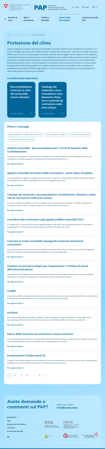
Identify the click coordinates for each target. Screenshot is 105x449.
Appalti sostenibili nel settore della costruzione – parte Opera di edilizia (49, 173)
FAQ (9, 421)
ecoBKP (11, 290)
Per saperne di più (14, 164)
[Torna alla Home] (16, 7)
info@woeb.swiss (67, 407)
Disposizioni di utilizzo (16, 424)
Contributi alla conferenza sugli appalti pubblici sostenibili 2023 (45, 219)
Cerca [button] (77, 7)
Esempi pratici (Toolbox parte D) (26, 355)
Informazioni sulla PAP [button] (90, 18)
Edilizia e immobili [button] (45, 18)
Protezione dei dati (15, 431)
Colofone (11, 428)
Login (87, 7)
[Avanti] (45, 375)
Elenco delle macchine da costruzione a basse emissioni (40, 333)
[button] (101, 445)
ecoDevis (12, 312)
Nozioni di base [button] (12, 18)
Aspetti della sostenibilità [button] (64, 18)
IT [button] (96, 7)
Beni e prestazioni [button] (29, 18)
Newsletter (12, 417)
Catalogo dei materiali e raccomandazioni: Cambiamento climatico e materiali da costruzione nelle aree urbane (51, 196)
